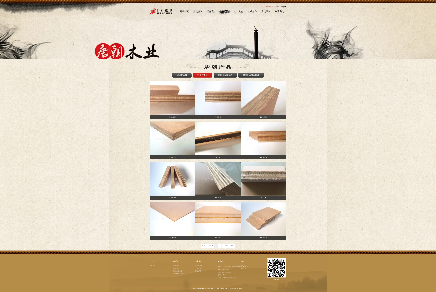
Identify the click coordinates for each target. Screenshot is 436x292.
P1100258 (263, 157)
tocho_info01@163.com (229, 277)
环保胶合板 (176, 268)
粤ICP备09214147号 (223, 288)
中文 (278, 6)
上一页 (210, 246)
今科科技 (240, 288)
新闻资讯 (244, 261)
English (283, 6)
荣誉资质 (198, 268)
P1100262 (172, 117)
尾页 (232, 246)
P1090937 (218, 238)
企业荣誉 (198, 261)
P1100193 (218, 117)
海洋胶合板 (176, 265)
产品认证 (198, 271)
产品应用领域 (199, 265)
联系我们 (221, 261)
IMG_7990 (263, 197)
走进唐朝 (153, 261)
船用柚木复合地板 (178, 274)
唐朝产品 (176, 261)
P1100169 (263, 238)
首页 (203, 246)
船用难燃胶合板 (177, 271)
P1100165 (172, 197)
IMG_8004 (218, 197)
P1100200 (263, 117)
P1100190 (172, 157)
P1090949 (218, 157)
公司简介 (152, 265)
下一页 (225, 246)
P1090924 (172, 238)
